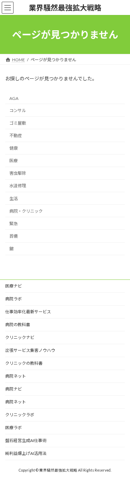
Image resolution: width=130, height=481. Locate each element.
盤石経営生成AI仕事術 (25, 440)
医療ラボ (13, 427)
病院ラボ (13, 298)
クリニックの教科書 (24, 363)
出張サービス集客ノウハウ (30, 350)
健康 (13, 148)
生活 (13, 198)
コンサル (17, 110)
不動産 (15, 135)
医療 (13, 160)
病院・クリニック (26, 211)
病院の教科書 (17, 324)
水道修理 (17, 186)
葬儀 (13, 236)
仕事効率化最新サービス (28, 311)
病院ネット (15, 376)
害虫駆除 (17, 173)
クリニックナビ (19, 337)
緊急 (13, 223)
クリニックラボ (19, 414)
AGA (13, 98)
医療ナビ (13, 286)
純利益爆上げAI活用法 (25, 453)
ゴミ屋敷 (17, 123)
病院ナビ (13, 389)
